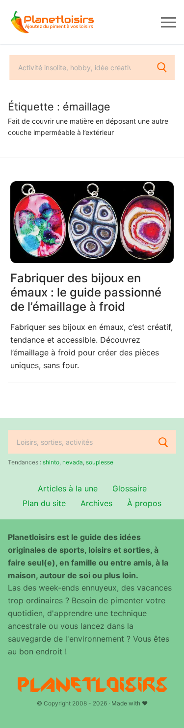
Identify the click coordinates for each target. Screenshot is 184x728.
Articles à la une (68, 488)
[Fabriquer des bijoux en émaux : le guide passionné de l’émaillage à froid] (92, 222)
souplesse (99, 462)
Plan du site (44, 503)
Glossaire (129, 488)
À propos (144, 503)
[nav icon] (168, 22)
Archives (96, 503)
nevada (72, 462)
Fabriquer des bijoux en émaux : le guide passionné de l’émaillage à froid (85, 292)
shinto (51, 462)
